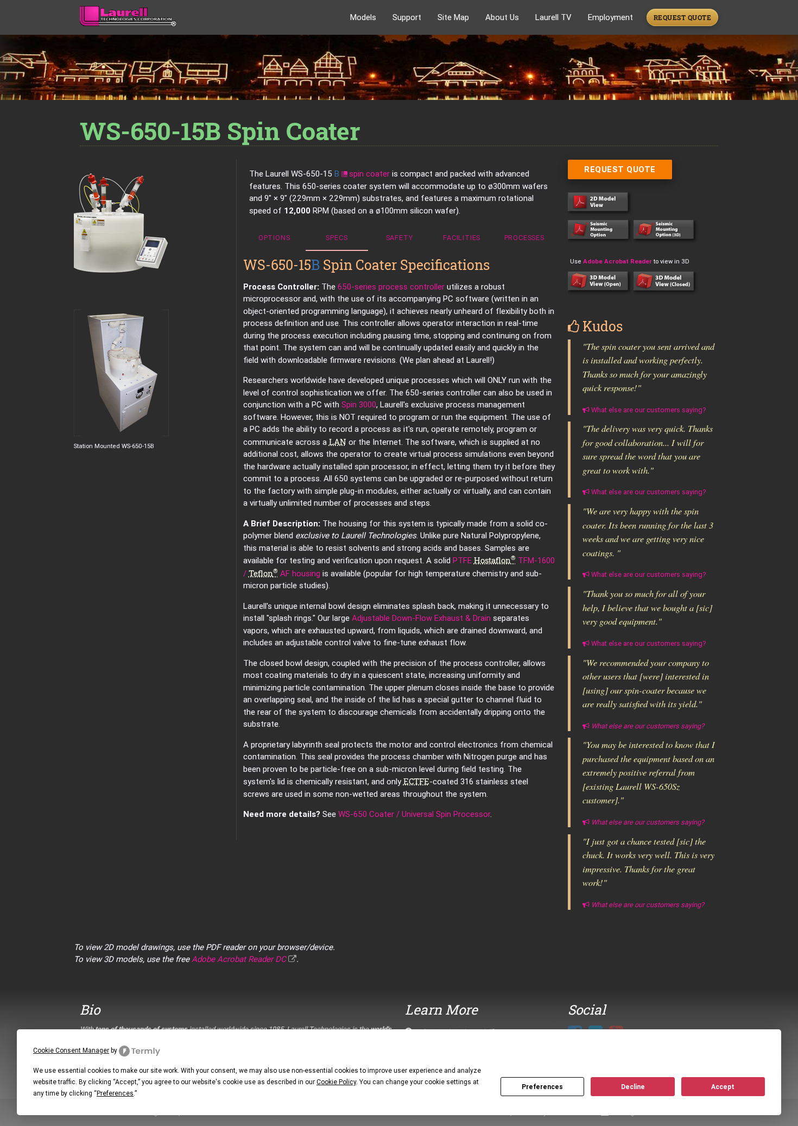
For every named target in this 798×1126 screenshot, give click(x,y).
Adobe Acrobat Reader (617, 261)
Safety (399, 237)
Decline (633, 1087)
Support (406, 17)
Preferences (542, 1087)
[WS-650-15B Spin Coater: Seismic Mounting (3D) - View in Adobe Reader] (666, 241)
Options (274, 237)
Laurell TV (553, 17)
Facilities (461, 237)
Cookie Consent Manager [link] (71, 1050)
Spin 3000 (358, 404)
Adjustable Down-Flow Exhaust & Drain (421, 618)
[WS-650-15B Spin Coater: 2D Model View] (601, 213)
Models (363, 17)
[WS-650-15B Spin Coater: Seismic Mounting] (601, 241)
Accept (722, 1087)
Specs (336, 237)
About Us (502, 17)
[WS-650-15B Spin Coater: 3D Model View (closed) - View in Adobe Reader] (666, 292)
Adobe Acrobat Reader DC (239, 959)
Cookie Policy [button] (336, 1082)
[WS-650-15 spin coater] (155, 223)
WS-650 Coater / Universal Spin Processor (414, 814)
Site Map (453, 17)
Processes (524, 237)
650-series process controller (391, 286)
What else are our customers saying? (648, 409)
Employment (610, 17)
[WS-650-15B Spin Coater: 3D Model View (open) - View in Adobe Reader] (601, 292)
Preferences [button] (115, 1093)
